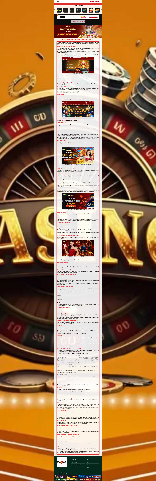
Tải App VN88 (64, 346)
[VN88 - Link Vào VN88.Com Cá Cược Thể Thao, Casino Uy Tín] (61, 1)
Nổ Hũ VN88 (63, 166)
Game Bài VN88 (64, 120)
